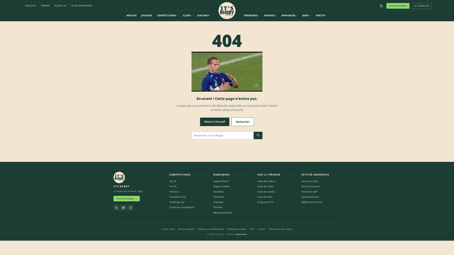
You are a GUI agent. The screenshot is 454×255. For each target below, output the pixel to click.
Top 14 (172, 181)
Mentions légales (186, 229)
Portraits (218, 207)
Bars (306, 15)
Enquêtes (218, 202)
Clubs (187, 15)
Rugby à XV (61, 5)
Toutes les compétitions (181, 207)
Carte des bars (264, 196)
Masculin (30, 5)
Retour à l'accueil (214, 121)
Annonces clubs (309, 181)
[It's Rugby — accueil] (227, 10)
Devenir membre (398, 5)
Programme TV (265, 202)
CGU (252, 229)
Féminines (251, 15)
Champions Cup (177, 196)
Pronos (270, 15)
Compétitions (167, 15)
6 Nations (174, 191)
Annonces (289, 15)
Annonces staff (309, 191)
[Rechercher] (381, 6)
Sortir (321, 15)
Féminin (45, 5)
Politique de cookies (237, 229)
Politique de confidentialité (211, 229)
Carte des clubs (265, 186)
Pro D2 (172, 186)
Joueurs (146, 15)
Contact (261, 229)
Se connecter (421, 5)
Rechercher (243, 121)
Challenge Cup (176, 202)
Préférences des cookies (280, 229)
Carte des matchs (266, 181)
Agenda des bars (310, 196)
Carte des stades (266, 191)
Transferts (218, 191)
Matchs (132, 15)
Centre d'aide (168, 229)
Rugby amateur (221, 186)
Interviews (218, 196)
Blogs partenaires (81, 5)
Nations (203, 15)
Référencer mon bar (311, 202)
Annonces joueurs (310, 186)
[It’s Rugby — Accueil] (119, 177)
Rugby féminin (221, 181)
